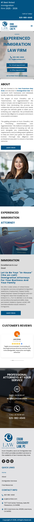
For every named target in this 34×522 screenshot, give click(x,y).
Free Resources (7, 485)
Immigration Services (9, 481)
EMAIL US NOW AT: (17, 395)
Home (4, 472)
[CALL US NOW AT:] (17, 409)
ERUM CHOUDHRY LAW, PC (13, 26)
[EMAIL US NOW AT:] (17, 389)
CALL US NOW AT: (17, 414)
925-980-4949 (17, 418)
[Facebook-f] (3, 461)
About (4, 477)
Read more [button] (17, 355)
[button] (31, 25)
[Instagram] (12, 461)
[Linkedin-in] (7, 461)
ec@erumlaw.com (17, 398)
